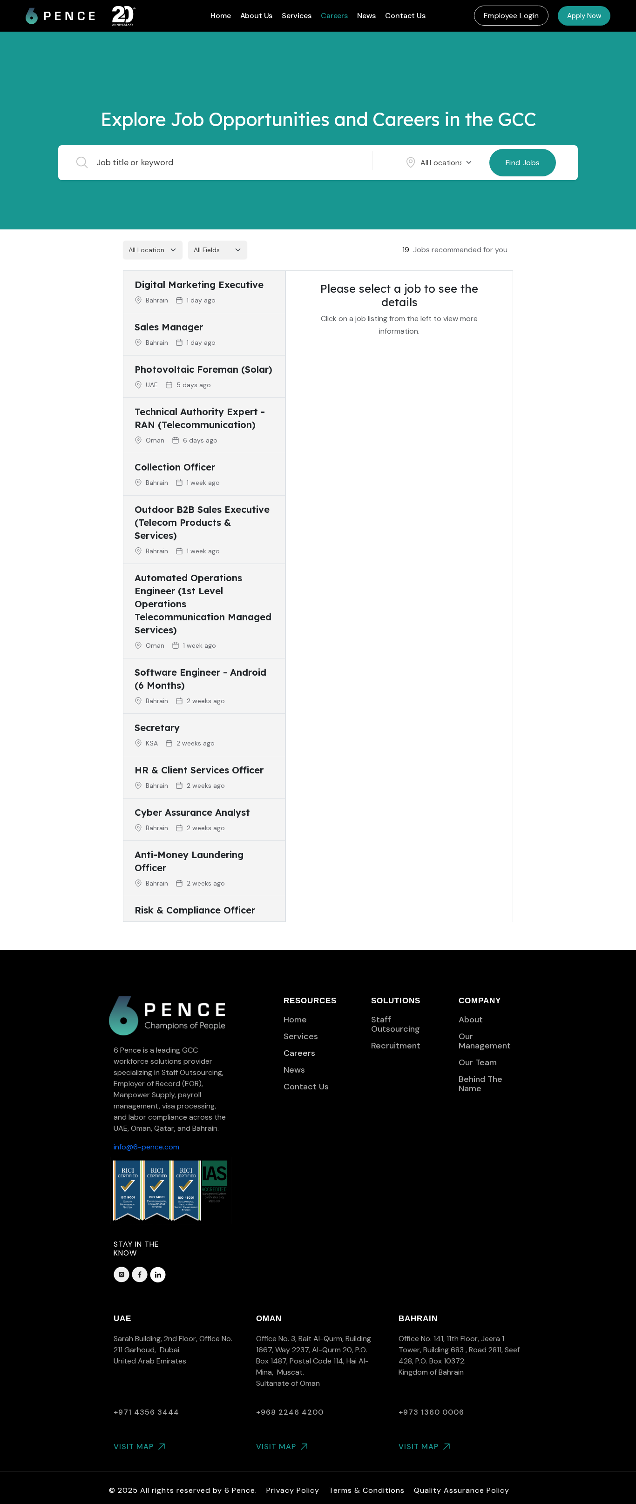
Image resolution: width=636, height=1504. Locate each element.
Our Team (478, 1062)
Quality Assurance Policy (461, 1490)
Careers (334, 15)
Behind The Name (480, 1083)
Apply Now (584, 15)
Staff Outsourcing (395, 1024)
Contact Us (405, 15)
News (366, 15)
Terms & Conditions (367, 1490)
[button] (511, 16)
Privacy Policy (292, 1490)
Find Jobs (523, 163)
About (471, 1019)
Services (296, 15)
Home (220, 15)
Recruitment (395, 1045)
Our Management (485, 1041)
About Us (256, 15)
